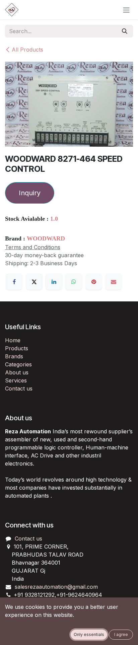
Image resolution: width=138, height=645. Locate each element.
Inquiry (30, 193)
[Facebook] (14, 282)
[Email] (114, 282)
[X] (34, 282)
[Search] (124, 31)
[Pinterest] (94, 282)
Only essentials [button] (89, 634)
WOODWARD (46, 238)
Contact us (18, 388)
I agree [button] (121, 634)
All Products (27, 49)
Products (16, 348)
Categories (18, 364)
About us (16, 372)
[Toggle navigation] (126, 10)
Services (16, 380)
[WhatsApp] (74, 282)
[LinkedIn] (54, 282)
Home (12, 340)
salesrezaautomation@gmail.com (56, 586)
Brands (14, 356)
